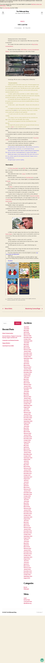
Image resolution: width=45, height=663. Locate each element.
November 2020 (28, 417)
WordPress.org (27, 603)
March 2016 (27, 506)
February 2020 (27, 433)
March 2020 (27, 431)
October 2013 (27, 555)
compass (23, 298)
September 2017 (28, 477)
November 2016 (28, 494)
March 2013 (27, 566)
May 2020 (26, 428)
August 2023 (27, 375)
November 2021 (28, 402)
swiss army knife (21, 300)
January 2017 (27, 491)
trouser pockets (9, 201)
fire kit (26, 298)
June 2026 (26, 328)
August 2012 (27, 578)
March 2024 (27, 365)
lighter (30, 298)
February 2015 (27, 527)
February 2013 (27, 567)
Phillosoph (26, 589)
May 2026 (26, 330)
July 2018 (26, 461)
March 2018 (27, 466)
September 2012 (28, 576)
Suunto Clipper (9, 234)
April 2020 (26, 429)
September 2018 (28, 457)
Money (10, 186)
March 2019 (27, 449)
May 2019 (26, 445)
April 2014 (26, 545)
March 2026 (27, 334)
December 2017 (28, 471)
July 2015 (26, 520)
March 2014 (27, 546)
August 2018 (27, 459)
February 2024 (27, 367)
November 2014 (28, 532)
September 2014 (28, 536)
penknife (13, 300)
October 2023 (27, 374)
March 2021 (27, 410)
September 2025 (28, 341)
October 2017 (27, 475)
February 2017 (27, 489)
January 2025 (27, 351)
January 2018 (27, 470)
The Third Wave (6, 8)
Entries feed (27, 599)
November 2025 (28, 337)
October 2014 (27, 534)
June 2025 (26, 342)
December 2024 (28, 353)
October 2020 (27, 419)
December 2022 (28, 388)
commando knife (17, 298)
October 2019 (27, 440)
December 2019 (28, 436)
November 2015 (28, 513)
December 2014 (28, 531)
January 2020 (27, 435)
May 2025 (26, 344)
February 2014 (27, 548)
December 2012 (28, 571)
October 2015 (27, 515)
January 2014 (27, 550)
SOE (17, 300)
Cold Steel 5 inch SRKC (8, 345)
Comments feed (28, 601)
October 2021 (27, 403)
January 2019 (27, 452)
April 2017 (26, 485)
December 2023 (28, 370)
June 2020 (26, 426)
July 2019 (26, 443)
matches (9, 300)
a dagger (24, 173)
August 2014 (27, 538)
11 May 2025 (27, 28)
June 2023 (26, 377)
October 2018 (27, 456)
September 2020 (28, 421)
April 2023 (26, 381)
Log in (25, 598)
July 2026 (26, 327)
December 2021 (28, 400)
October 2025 (27, 339)
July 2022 (26, 389)
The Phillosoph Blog (22, 11)
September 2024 (28, 358)
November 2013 (28, 553)
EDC (24, 168)
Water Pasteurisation (7, 333)
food (12, 126)
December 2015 (28, 511)
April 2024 (26, 363)
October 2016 (27, 496)
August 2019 (27, 442)
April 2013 (26, 564)
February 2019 (27, 450)
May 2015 (26, 522)
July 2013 (26, 560)
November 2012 (28, 572)
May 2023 (26, 379)
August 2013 (27, 559)
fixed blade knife (29, 177)
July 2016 (26, 499)
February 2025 (27, 349)
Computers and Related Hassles (10, 340)
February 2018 (27, 468)
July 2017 (26, 480)
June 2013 (26, 562)
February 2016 (27, 508)
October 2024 (27, 356)
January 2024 (27, 368)
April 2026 (26, 332)
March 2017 (27, 487)
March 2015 (27, 525)
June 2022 (26, 391)
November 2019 (28, 438)
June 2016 (26, 501)
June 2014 (26, 541)
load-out (34, 298)
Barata (22, 21)
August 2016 (27, 497)
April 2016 (26, 504)
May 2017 (26, 484)
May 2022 (26, 393)
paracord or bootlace (34, 195)
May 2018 (26, 464)
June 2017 (26, 482)
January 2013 (27, 569)
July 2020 (26, 424)
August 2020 (27, 423)
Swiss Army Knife (14, 168)
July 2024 (26, 360)
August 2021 (27, 407)
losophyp (20, 28)
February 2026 (27, 335)
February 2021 (27, 412)
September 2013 (28, 557)
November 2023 (28, 372)
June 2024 (26, 361)
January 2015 (27, 529)
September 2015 (28, 517)
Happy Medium (6, 343)
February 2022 (27, 396)
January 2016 (27, 510)
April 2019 (26, 447)
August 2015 (27, 518)
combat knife (10, 298)
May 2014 (26, 543)
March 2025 (27, 348)
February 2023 (27, 384)
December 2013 (28, 552)
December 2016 (28, 492)
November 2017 (28, 473)
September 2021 (28, 405)
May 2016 (26, 503)
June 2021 (26, 409)
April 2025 (26, 346)
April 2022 (26, 395)
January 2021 (27, 414)
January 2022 (27, 398)
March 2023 (27, 382)
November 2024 (28, 355)
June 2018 (26, 463)
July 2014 (26, 539)
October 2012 (27, 574)
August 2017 (27, 478)
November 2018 (28, 454)
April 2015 (26, 524)
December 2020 (28, 416)
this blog (8, 181)
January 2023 (27, 386)
